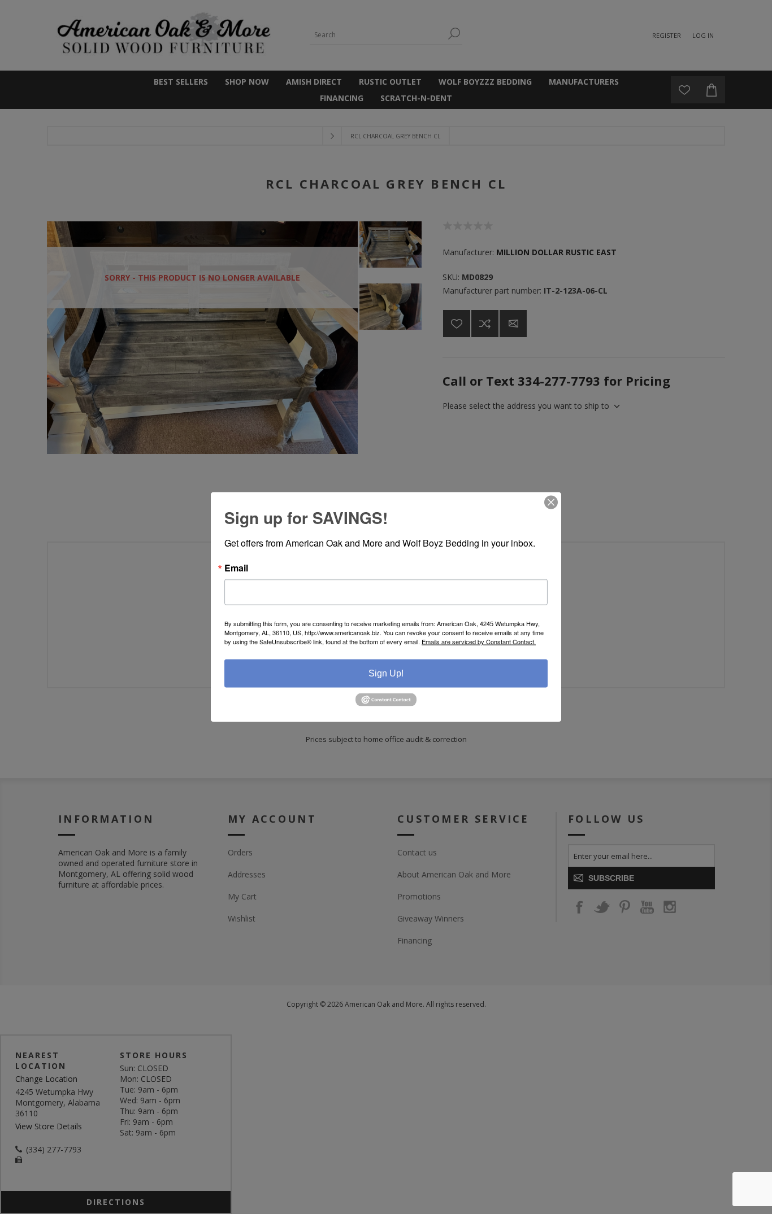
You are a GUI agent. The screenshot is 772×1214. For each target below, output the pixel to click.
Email (236, 568)
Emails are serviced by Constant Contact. (479, 641)
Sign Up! (386, 673)
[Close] (551, 502)
